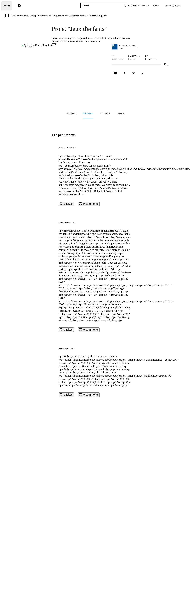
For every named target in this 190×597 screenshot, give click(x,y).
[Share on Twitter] (133, 73)
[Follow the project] (115, 73)
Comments (105, 113)
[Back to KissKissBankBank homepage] (17, 5)
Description (71, 113)
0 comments (90, 203)
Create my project (173, 5)
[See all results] (124, 5)
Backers (120, 113)
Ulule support (100, 16)
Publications (88, 113)
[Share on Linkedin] (142, 73)
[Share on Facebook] (124, 73)
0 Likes (68, 203)
